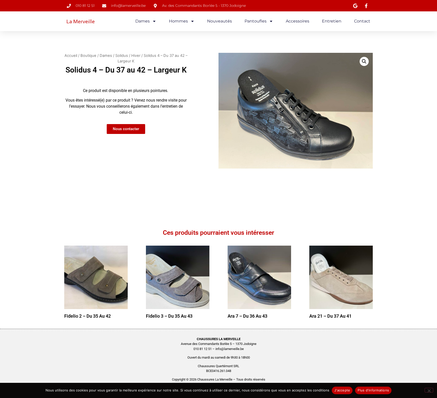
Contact (362, 21)
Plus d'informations (373, 390)
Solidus (121, 55)
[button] (364, 61)
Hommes (178, 21)
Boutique (88, 55)
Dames (142, 21)
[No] (429, 390)
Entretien (331, 21)
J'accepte (342, 390)
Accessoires (297, 21)
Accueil (70, 55)
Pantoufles (256, 21)
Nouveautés (219, 21)
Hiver (135, 55)
